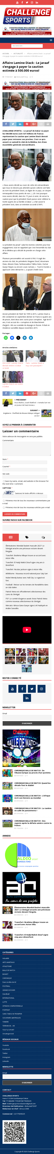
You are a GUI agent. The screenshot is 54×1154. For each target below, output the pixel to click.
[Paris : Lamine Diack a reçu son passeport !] (36, 356)
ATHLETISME (7, 966)
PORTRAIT (6, 1010)
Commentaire (8, 440)
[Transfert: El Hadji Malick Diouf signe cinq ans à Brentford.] (32, 652)
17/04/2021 (9, 77)
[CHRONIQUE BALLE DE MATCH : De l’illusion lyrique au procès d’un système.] (8, 773)
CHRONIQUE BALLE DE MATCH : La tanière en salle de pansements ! (32, 809)
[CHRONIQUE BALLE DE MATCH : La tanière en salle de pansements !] (8, 811)
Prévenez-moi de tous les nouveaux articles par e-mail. (28, 507)
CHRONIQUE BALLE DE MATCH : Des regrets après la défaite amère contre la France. (32, 823)
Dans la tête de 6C (9, 982)
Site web (6, 474)
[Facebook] (22, 2)
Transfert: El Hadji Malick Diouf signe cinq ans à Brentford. (31, 936)
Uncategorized (8, 1034)
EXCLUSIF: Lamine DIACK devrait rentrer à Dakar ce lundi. (13, 365)
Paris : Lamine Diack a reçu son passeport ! (35, 364)
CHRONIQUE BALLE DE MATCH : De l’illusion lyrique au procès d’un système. (32, 771)
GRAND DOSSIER (9, 990)
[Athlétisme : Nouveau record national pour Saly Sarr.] (10, 660)
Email (5, 713)
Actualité (6, 958)
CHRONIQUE (7, 978)
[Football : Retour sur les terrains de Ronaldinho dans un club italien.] (32, 660)
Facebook (6, 1049)
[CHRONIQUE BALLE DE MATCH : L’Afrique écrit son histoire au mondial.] (8, 798)
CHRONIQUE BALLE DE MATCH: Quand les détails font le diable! (32, 784)
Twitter (5, 1053)
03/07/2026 (19, 776)
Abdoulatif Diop (22, 77)
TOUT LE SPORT (8, 1030)
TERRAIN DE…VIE (9, 1026)
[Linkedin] (37, 2)
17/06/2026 (19, 828)
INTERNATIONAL (8, 998)
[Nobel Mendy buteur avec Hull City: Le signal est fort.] (21, 660)
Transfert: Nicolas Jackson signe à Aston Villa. (24, 569)
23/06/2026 (19, 813)
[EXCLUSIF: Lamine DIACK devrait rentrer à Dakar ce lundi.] (13, 356)
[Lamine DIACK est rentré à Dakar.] (13, 377)
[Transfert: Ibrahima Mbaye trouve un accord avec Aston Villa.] (21, 652)
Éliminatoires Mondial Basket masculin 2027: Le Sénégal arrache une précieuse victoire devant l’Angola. (25, 548)
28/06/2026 (19, 801)
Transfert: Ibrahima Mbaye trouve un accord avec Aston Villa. (31, 923)
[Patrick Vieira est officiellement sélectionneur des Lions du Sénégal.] (43, 660)
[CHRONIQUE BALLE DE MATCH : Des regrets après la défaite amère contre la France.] (8, 823)
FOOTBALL (6, 986)
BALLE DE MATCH (9, 970)
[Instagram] (32, 2)
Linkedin (6, 1061)
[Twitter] (27, 2)
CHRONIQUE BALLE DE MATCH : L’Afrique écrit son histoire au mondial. (32, 796)
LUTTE (5, 1002)
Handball (6, 994)
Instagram (6, 1057)
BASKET (5, 974)
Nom (5, 459)
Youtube (6, 1045)
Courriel (6, 466)
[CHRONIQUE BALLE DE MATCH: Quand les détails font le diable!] (8, 786)
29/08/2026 (19, 915)
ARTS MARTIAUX (9, 962)
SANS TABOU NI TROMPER (12, 1014)
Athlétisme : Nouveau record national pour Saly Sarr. (27, 573)
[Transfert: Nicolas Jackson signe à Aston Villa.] (43, 652)
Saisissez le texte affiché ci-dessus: (29, 493)
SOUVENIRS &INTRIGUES (12, 1018)
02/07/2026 (19, 788)
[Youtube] (17, 2)
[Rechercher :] (27, 46)
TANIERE (6, 1022)
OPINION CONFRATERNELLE (13, 1006)
